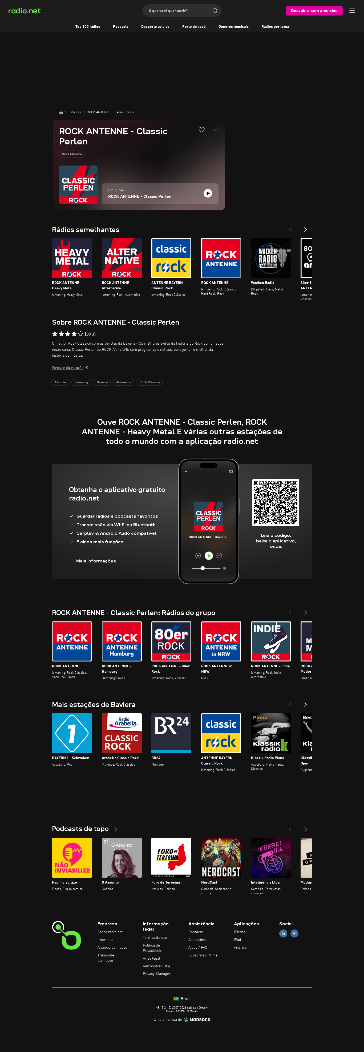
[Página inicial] (61, 112)
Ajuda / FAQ (197, 947)
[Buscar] (215, 10)
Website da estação (67, 368)
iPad (237, 940)
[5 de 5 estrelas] (80, 334)
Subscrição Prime (202, 955)
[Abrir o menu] (352, 10)
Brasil (185, 999)
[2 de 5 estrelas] (61, 334)
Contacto (195, 932)
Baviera (102, 382)
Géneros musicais (234, 27)
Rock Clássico (72, 154)
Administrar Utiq (156, 966)
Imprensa (105, 940)
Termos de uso (155, 938)
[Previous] (290, 227)
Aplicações (197, 940)
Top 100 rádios (87, 27)
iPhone (239, 932)
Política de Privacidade (152, 948)
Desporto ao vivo (155, 27)
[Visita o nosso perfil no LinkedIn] (283, 933)
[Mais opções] (215, 130)
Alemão (60, 382)
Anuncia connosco (112, 947)
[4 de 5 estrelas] (74, 334)
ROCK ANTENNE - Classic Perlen (139, 197)
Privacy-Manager (157, 974)
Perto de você (194, 27)
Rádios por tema (275, 27)
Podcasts (120, 27)
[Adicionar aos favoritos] (201, 129)
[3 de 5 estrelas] (67, 334)
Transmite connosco (106, 958)
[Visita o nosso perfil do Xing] (294, 933)
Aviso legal (151, 958)
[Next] (305, 227)
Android (240, 947)
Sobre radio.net (110, 932)
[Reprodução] (208, 193)
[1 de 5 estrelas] (55, 334)
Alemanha (123, 382)
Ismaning (81, 382)
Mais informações (96, 561)
